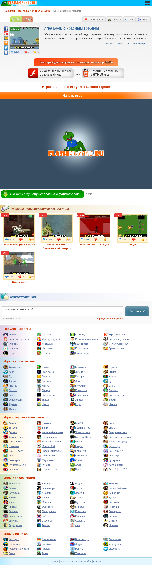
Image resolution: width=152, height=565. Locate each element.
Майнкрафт (81, 343)
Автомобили (49, 539)
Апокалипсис (16, 367)
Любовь (13, 385)
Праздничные (82, 348)
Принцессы (115, 511)
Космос (13, 381)
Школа (12, 409)
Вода (11, 371)
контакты (72, 561)
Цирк (78, 404)
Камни (112, 376)
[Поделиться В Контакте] (6, 52)
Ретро (12, 353)
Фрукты (13, 404)
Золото (46, 376)
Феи (77, 525)
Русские (46, 353)
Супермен (114, 460)
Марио (78, 441)
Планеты (113, 390)
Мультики (80, 385)
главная (54, 561)
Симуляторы (82, 353)
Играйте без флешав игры (104, 72)
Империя (80, 376)
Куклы (112, 497)
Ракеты (79, 548)
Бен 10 (79, 423)
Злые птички (16, 437)
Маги (11, 502)
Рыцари (113, 516)
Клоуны (46, 497)
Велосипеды (82, 539)
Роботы (46, 516)
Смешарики (15, 460)
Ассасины (14, 483)
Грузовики (14, 544)
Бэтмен (13, 427)
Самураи (13, 520)
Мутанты (80, 502)
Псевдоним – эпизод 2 (94, 244)
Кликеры (13, 343)
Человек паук (16, 469)
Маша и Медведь (118, 441)
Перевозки (81, 390)
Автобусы (14, 539)
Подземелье (49, 395)
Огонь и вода (16, 451)
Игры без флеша (118, 334)
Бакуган (46, 423)
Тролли (46, 525)
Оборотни (47, 506)
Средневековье (117, 395)
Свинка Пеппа (49, 455)
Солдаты (80, 520)
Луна (111, 381)
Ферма (112, 399)
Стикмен (113, 520)
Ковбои (79, 497)
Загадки (46, 334)
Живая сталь (82, 432)
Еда (11, 376)
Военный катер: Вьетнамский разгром (57, 246)
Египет (112, 371)
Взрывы (113, 367)
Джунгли (80, 371)
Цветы (45, 404)
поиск (63, 561)
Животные (114, 492)
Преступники (49, 511)
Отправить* (137, 311)
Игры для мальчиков (86, 339)
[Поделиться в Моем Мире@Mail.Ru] (6, 38)
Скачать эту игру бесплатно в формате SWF (45, 194)
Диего (112, 427)
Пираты (79, 506)
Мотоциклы (115, 544)
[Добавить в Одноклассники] (6, 43)
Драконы (80, 492)
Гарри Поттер (82, 427)
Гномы (78, 488)
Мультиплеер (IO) (118, 343)
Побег (12, 395)
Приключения (116, 348)
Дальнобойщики (118, 488)
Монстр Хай (48, 446)
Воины (12, 488)
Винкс (45, 427)
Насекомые (115, 502)
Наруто (79, 446)
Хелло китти (116, 464)
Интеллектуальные (119, 339)
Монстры (47, 502)
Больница (80, 367)
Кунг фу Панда (83, 437)
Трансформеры (17, 464)
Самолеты (114, 548)
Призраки (80, 511)
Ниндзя (13, 506)
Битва (45, 367)
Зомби (12, 497)
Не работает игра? (137, 43)
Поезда (46, 548)
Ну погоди (114, 446)
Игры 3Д (80, 334)
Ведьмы (79, 483)
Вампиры (47, 483)
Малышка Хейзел (52, 441)
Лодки (78, 544)
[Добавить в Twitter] (6, 47)
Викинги (113, 483)
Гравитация (48, 371)
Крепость (47, 381)
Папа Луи (80, 451)
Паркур (46, 390)
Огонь (112, 385)
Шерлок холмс (50, 469)
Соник (78, 460)
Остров (13, 390)
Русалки (80, 516)
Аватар (12, 423)
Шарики (113, 404)
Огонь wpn (19, 281)
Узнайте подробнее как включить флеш (55, 72)
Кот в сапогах (49, 437)
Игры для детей (51, 339)
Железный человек (52, 432)
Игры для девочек (19, 339)
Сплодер (132, 244)
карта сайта (85, 561)
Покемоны (114, 506)
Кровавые (47, 343)
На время (14, 348)
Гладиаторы (48, 488)
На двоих (47, 348)
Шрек (78, 469)
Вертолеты (115, 539)
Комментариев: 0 (115, 43)
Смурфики (48, 460)
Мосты (45, 385)
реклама (97, 561)
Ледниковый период (120, 437)
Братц (112, 423)
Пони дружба (116, 451)
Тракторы (80, 553)
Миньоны (14, 446)
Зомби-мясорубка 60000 (19, 244)
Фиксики (46, 464)
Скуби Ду (114, 455)
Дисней (13, 432)
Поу (11, 455)
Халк (78, 464)
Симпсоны (81, 455)
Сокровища (81, 395)
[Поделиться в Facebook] (6, 28)
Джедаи (46, 492)
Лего (77, 381)
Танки (45, 553)
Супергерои (15, 399)
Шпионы (113, 525)
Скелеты (47, 520)
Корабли (46, 544)
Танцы (45, 399)
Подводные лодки (19, 548)
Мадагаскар (15, 441)
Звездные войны (118, 432)
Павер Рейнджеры (52, 451)
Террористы (15, 525)
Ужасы (79, 399)
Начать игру (72, 95)
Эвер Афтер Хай (118, 469)
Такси (12, 553)
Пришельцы (15, 516)
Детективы (14, 492)
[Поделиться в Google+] (6, 33)
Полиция (13, 511)
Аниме (12, 334)
